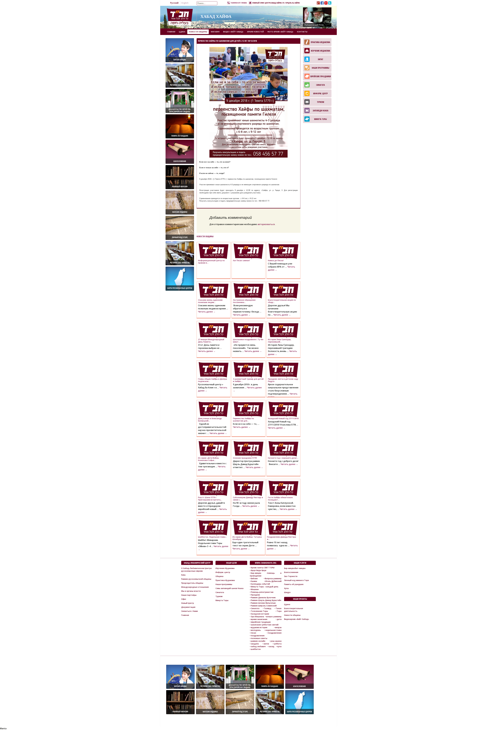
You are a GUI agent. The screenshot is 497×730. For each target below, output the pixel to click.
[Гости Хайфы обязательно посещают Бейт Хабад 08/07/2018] (283, 488)
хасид (271, 646)
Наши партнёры (188, 595)
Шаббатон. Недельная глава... (212, 537)
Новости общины (198, 31)
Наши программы (320, 67)
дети (279, 619)
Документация (188, 607)
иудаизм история (259, 627)
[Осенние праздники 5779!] (248, 448)
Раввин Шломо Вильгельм (263, 603)
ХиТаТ (320, 59)
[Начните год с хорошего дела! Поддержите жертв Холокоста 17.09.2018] (283, 448)
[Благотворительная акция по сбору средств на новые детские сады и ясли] (283, 290)
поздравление (275, 633)
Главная (171, 31)
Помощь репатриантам (262, 592)
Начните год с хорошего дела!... (283, 458)
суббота (278, 643)
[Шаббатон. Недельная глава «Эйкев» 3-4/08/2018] (213, 527)
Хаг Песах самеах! (241, 260)
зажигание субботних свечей (264, 624)
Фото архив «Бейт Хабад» (280, 31)
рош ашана (276, 641)
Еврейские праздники (320, 76)
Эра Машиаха (257, 616)
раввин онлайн (258, 641)
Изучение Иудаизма (320, 50)
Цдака (182, 31)
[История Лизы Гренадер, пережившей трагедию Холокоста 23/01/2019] (283, 330)
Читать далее (206, 311)
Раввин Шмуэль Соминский (264, 605)
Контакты (302, 31)
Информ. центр (320, 93)
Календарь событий (260, 584)
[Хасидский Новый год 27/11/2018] (283, 409)
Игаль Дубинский (273, 581)
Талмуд (267, 608)
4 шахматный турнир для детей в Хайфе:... (248, 380)
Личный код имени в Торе (296, 580)
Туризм (320, 102)
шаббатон (256, 649)
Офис (183, 599)
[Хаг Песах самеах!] (248, 251)
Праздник (255, 595)
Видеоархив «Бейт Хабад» (296, 619)
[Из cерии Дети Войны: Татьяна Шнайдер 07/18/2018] (248, 527)
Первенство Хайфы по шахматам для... (243, 419)
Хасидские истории (260, 614)
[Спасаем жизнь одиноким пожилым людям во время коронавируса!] (213, 290)
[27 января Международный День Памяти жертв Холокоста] (213, 330)
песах (253, 633)
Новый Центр (187, 603)
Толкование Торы (259, 611)
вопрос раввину (274, 616)
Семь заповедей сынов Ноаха (229, 588)
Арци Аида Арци (258, 570)
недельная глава (273, 630)
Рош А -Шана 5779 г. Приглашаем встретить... (210, 498)
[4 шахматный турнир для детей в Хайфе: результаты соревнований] (248, 369)
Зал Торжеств (290, 576)
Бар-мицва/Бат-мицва (294, 568)
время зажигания (259, 619)
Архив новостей (255, 31)
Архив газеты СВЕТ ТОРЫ (263, 567)
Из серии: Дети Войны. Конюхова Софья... (208, 459)
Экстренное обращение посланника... (244, 301)
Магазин (215, 31)
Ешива (254, 581)
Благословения (291, 572)
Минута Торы (320, 119)
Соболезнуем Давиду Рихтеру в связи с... (248, 498)
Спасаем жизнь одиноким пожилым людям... (210, 301)
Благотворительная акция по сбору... (282, 301)
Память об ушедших (294, 584)
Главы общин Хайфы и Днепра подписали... (212, 380)
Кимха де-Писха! (276, 260)
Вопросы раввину (273, 578)
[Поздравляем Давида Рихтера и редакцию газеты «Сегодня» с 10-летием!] (282, 527)
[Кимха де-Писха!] (283, 251)
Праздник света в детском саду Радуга (283, 380)
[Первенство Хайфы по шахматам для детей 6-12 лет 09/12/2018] (248, 409)
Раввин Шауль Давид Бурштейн (266, 600)
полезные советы (259, 638)
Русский (174, 2)
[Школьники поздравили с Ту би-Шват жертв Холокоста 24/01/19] (248, 330)
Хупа (286, 588)
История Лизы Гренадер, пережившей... (279, 340)
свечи (266, 643)
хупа (279, 646)
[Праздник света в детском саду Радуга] (283, 369)
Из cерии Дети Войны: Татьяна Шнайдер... (247, 538)
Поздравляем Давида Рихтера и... (281, 538)
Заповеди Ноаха (320, 110)
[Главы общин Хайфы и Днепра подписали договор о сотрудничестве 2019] (213, 369)
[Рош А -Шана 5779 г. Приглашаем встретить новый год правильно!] (213, 488)
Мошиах (255, 589)
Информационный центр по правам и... (211, 261)
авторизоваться (266, 224)
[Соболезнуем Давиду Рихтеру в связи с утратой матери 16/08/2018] (248, 488)
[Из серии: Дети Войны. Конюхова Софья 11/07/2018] (213, 448)
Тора (279, 611)
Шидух (287, 592)
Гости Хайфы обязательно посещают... (280, 498)
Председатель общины (192, 583)
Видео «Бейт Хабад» (233, 31)
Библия (254, 578)
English (184, 2)
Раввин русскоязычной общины (196, 579)
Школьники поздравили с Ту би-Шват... (248, 340)
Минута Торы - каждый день (264, 586)
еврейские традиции (261, 622)
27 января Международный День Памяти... (211, 340)
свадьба (255, 643)
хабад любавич (258, 646)
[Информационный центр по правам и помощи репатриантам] (213, 251)
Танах (279, 608)
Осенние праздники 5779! (245, 458)
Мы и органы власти (191, 591)
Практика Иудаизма (320, 42)
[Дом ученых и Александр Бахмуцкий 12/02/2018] (213, 409)
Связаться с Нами (189, 611)
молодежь (256, 630)
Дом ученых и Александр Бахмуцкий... (210, 419)
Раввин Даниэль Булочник (263, 597)
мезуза (278, 627)
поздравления (257, 635)
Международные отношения (195, 587)
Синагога (320, 85)
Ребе (183, 575)
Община (219, 576)
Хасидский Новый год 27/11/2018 (283, 418)
